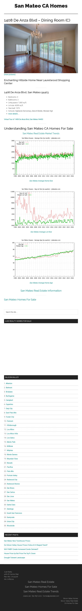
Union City (10, 521)
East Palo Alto (11, 413)
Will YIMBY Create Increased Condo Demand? (21, 549)
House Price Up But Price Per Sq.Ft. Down (19, 553)
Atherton (9, 383)
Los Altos (10, 429)
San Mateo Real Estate (41, 581)
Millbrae (10, 446)
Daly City (9, 409)
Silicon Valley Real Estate (69, 601)
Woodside (11, 526)
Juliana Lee (27, 596)
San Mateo (11, 501)
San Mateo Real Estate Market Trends (41, 133)
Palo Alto (10, 471)
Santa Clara (11, 505)
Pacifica (10, 467)
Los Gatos (11, 438)
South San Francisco (14, 513)
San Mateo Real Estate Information (41, 290)
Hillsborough (11, 425)
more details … (13, 114)
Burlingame (10, 396)
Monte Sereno (12, 455)
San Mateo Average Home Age (41, 283)
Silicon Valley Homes (70, 598)
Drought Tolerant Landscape (14, 558)
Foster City (10, 417)
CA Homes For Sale (71, 603)
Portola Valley (12, 475)
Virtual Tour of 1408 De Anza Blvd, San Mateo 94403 (23, 119)
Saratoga (10, 509)
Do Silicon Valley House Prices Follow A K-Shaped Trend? (26, 545)
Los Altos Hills (12, 434)
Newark (9, 463)
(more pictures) (9, 74)
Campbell (9, 400)
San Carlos (11, 492)
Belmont (9, 388)
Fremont (10, 421)
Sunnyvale (10, 517)
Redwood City (12, 480)
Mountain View (12, 459)
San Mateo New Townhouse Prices (17, 541)
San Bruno (10, 488)
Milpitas (10, 450)
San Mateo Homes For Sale (20, 299)
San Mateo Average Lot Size (41, 232)
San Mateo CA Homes (41, 6)
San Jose (10, 496)
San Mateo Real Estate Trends (41, 591)
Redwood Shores (13, 484)
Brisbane (9, 392)
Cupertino (9, 404)
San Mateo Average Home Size (41, 181)
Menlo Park (11, 442)
